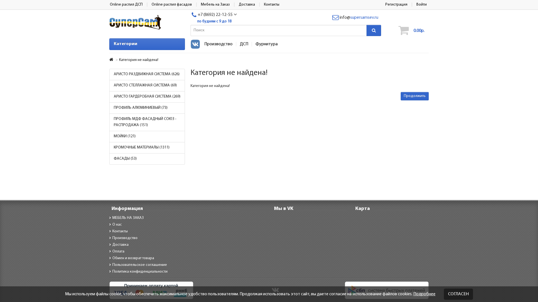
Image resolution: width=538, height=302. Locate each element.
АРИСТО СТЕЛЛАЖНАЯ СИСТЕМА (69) (145, 85)
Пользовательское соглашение (139, 265)
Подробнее (424, 294)
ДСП (244, 44)
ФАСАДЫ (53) (125, 159)
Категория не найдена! (138, 60)
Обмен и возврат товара (133, 258)
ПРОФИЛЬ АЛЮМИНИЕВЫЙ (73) (141, 108)
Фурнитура (267, 44)
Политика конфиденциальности (140, 272)
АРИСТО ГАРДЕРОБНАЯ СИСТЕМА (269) (147, 97)
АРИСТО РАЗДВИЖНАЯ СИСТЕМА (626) (147, 74)
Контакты (120, 231)
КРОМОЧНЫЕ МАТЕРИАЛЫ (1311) (142, 147)
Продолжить (415, 96)
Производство (218, 44)
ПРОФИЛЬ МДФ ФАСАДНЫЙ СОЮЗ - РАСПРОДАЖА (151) (145, 122)
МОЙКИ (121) (125, 136)
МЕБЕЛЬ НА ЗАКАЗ (128, 218)
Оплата (118, 251)
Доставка (120, 245)
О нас (117, 225)
